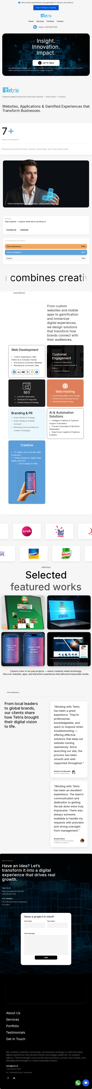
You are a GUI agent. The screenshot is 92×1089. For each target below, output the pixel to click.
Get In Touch (15, 1039)
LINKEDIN (24, 230)
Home (31, 21)
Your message (29, 933)
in (14, 1078)
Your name (28, 921)
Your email (51, 921)
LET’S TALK (46, 63)
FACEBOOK (11, 230)
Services (40, 21)
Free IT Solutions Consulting (46, 8)
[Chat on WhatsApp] (78, 1083)
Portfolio (50, 21)
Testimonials (15, 1032)
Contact (60, 21)
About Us (13, 1013)
